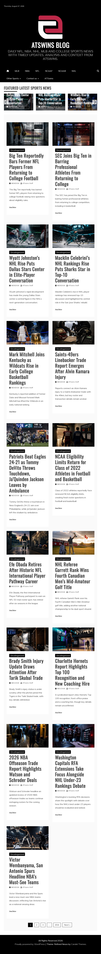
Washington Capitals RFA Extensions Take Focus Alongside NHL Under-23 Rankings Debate (70, 771)
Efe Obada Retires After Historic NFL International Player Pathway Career (27, 573)
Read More (12, 207)
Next (94, 102)
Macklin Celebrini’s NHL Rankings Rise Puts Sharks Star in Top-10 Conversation (18, 97)
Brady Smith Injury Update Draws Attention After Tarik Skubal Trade (26, 669)
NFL (37, 71)
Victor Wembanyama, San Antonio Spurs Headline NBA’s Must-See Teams (26, 871)
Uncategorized (17, 150)
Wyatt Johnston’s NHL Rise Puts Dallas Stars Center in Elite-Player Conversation (27, 269)
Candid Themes (78, 944)
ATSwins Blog (51, 45)
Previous (6, 102)
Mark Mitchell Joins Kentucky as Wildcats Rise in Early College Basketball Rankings (50, 95)
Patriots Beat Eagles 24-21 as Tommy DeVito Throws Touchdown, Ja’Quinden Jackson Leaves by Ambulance (27, 473)
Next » (67, 925)
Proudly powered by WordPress (30, 944)
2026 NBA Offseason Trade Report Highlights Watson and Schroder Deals (25, 768)
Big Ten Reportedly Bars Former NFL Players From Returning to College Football (26, 167)
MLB (17, 71)
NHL (74, 71)
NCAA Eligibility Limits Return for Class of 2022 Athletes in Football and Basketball (72, 468)
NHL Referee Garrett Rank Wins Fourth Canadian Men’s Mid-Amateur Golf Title (72, 575)
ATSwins (49, 78)
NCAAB (62, 71)
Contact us (32, 78)
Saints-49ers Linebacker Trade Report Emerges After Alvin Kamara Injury (81, 95)
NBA (27, 71)
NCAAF (48, 71)
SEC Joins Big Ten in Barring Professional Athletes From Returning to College (73, 169)
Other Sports (13, 78)
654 (57, 925)
